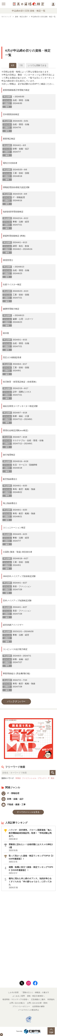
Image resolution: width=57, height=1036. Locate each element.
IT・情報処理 (13, 793)
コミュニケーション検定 (14, 527)
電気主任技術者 (10, 163)
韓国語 (18, 778)
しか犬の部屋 (13, 992)
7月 (21, 65)
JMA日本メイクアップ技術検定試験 (19, 576)
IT (48, 778)
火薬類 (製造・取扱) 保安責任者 (17, 552)
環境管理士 (8, 260)
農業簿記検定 (9, 138)
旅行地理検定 (9, 455)
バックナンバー (16, 701)
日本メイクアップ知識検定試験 (17, 600)
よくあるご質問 (18, 996)
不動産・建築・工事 (16, 804)
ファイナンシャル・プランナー (34, 778)
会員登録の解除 (38, 1006)
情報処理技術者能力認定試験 (16, 187)
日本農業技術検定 (11, 114)
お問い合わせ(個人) (17, 1003)
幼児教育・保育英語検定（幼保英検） (20, 382)
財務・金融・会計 (15, 799)
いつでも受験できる (37, 65)
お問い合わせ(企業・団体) (37, 1003)
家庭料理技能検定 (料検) (14, 236)
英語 (52, 778)
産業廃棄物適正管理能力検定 (16, 90)
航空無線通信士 (10, 479)
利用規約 (51, 999)
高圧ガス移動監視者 (12, 357)
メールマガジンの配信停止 (28, 1010)
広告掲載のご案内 (38, 999)
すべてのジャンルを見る (28, 812)
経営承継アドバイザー (13, 625)
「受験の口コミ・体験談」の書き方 (35, 992)
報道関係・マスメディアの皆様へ (15, 999)
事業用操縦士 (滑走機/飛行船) (16, 673)
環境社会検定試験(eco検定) (15, 430)
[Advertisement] (28, 29)
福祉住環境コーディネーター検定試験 (20, 406)
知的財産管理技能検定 (13, 211)
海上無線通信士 (10, 503)
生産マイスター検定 (12, 284)
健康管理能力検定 (11, 309)
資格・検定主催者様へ (36, 996)
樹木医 (6, 333)
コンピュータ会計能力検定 (15, 649)
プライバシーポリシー (21, 1006)
